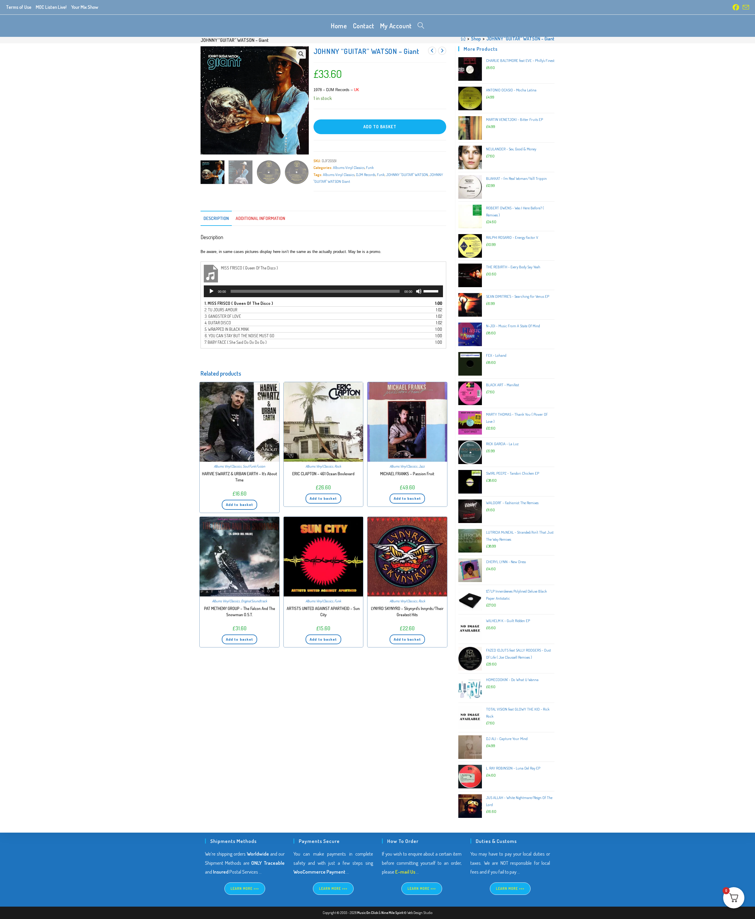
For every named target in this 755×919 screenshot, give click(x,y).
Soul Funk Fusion (254, 466)
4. (218, 322)
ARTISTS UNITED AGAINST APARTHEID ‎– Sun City (323, 611)
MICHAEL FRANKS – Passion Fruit (407, 473)
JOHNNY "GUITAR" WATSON (407, 174)
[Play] (211, 291)
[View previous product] (432, 51)
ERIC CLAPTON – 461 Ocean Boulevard (323, 473)
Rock (337, 466)
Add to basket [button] (239, 504)
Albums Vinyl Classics (349, 167)
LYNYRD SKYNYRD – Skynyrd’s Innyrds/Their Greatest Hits (407, 611)
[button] (301, 54)
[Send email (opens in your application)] (745, 7)
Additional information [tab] (260, 218)
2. (221, 309)
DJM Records (365, 174)
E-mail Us (405, 872)
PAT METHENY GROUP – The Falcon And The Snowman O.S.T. (239, 611)
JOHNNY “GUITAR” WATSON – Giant (520, 39)
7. (236, 342)
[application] (323, 291)
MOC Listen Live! (51, 7)
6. (239, 335)
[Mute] (419, 291)
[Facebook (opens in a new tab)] (736, 7)
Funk (370, 167)
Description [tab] (216, 218)
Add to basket (379, 126)
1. (239, 303)
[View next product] (442, 51)
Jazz (421, 466)
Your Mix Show (84, 7)
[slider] (432, 290)
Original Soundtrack (254, 601)
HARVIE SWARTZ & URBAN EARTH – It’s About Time (239, 476)
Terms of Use (18, 7)
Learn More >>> (245, 888)
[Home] (463, 39)
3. (223, 316)
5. (227, 329)
